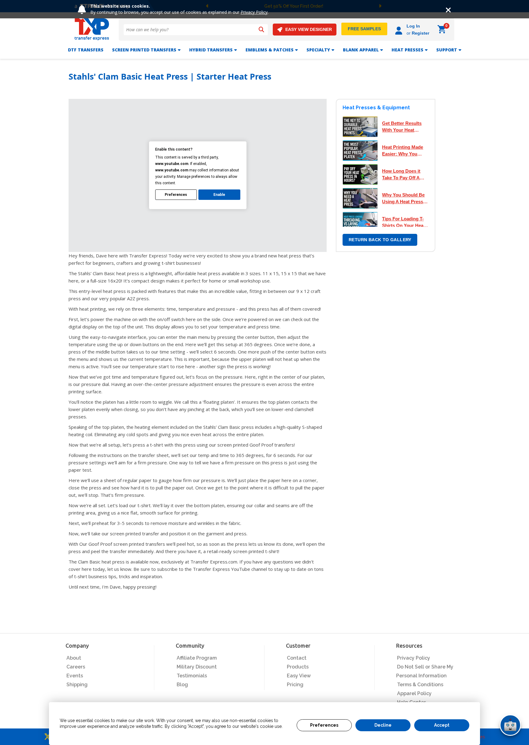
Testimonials (192, 676)
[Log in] (399, 30)
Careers (75, 667)
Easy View (299, 676)
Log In (413, 26)
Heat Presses (407, 50)
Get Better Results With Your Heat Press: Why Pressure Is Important (404, 127)
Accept (441, 725)
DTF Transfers (85, 50)
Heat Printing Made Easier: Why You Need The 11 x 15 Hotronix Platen (402, 150)
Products (298, 667)
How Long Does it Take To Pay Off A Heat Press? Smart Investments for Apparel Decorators (403, 174)
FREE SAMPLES (364, 28)
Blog (182, 684)
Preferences (324, 725)
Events (74, 676)
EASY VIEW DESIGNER (308, 29)
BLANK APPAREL (361, 50)
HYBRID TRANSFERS (211, 50)
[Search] (261, 29)
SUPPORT (446, 50)
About (73, 658)
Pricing (295, 684)
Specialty (318, 50)
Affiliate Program (197, 658)
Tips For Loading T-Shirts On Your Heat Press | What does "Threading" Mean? (403, 222)
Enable (219, 195)
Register (420, 33)
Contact (296, 658)
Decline (383, 725)
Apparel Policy (414, 693)
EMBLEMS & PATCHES (270, 50)
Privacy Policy (254, 12)
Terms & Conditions (420, 684)
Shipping (77, 684)
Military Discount (197, 667)
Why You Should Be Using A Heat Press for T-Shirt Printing (403, 198)
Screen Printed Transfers (144, 50)
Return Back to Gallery (380, 239)
